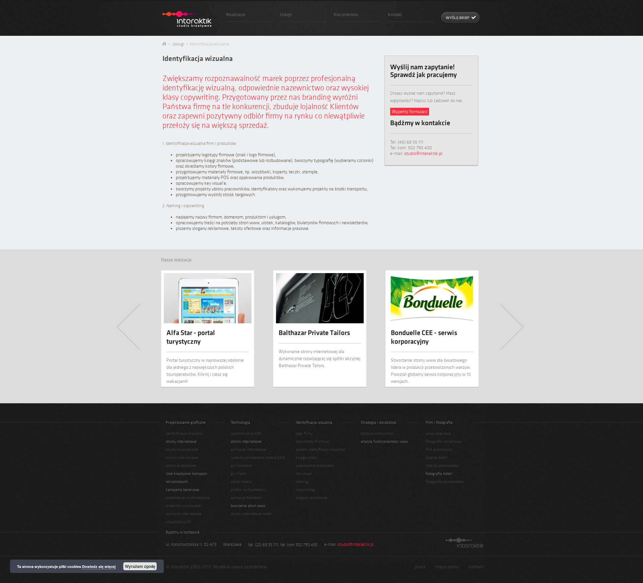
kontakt (476, 567)
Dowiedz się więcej (99, 566)
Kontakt (395, 14)
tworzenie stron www (248, 505)
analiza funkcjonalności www (384, 441)
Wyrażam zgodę (140, 566)
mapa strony (447, 567)
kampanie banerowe (182, 489)
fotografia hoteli (439, 473)
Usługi (286, 14)
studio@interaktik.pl (423, 153)
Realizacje (235, 14)
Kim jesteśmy (346, 14)
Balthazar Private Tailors (314, 333)
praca (420, 567)
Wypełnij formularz (409, 111)
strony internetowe (181, 441)
